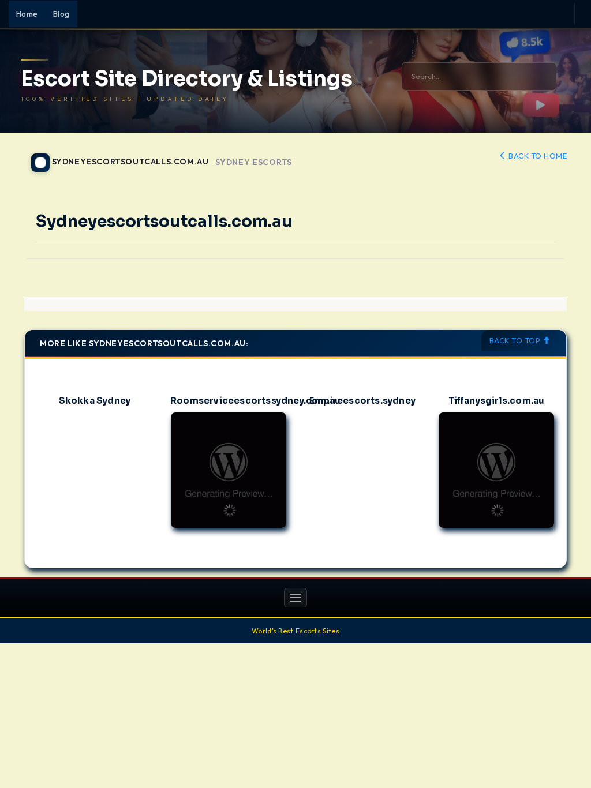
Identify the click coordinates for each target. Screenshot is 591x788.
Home (27, 13)
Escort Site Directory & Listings (187, 79)
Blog (61, 13)
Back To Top (516, 340)
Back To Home (537, 155)
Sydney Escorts (253, 162)
